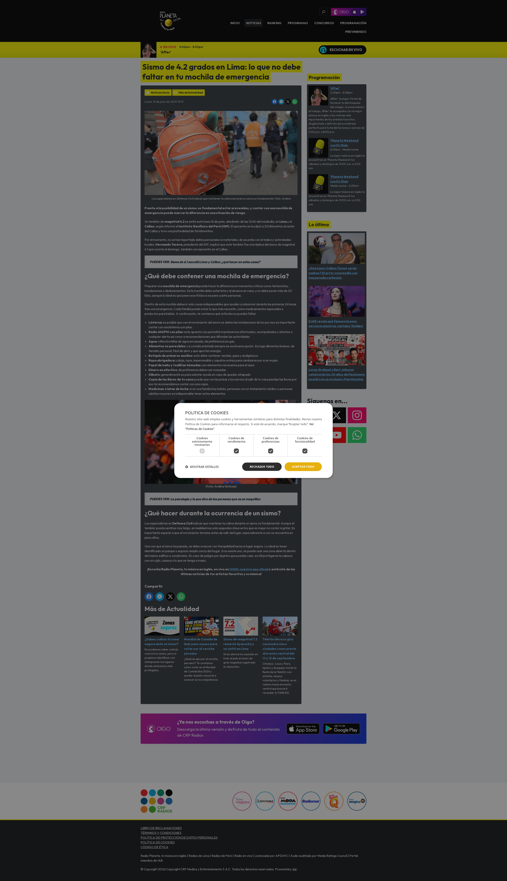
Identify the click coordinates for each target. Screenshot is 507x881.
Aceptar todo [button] (303, 466)
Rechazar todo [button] (262, 466)
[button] (202, 467)
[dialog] (253, 440)
